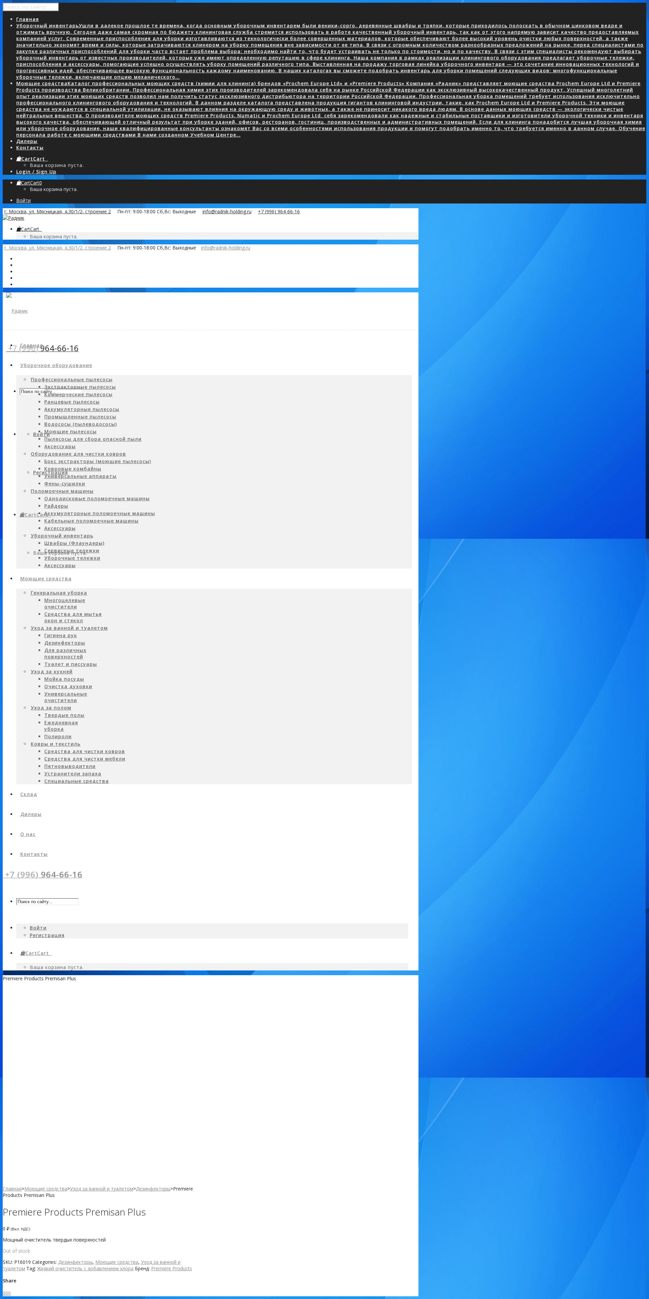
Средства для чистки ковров (84, 751)
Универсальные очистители (65, 697)
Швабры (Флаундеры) (74, 543)
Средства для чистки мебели (84, 758)
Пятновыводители (70, 766)
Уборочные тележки (72, 558)
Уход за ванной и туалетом (69, 628)
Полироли (58, 736)
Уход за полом (51, 707)
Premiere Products (171, 1268)
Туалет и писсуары (70, 664)
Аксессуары (60, 446)
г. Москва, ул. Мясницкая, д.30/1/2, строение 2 (57, 211)
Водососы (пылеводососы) (80, 424)
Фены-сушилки (64, 483)
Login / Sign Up (36, 171)
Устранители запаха (72, 773)
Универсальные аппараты (80, 476)
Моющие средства (45, 1188)
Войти (23, 200)
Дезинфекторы (64, 643)
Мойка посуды (64, 679)
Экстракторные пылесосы (80, 387)
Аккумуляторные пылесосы (81, 409)
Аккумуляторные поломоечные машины (99, 513)
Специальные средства (76, 781)
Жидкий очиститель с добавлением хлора (85, 1268)
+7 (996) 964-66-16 (279, 211)
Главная (12, 1188)
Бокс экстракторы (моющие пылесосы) (97, 461)
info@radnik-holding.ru (226, 211)
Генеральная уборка (59, 593)
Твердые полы (64, 715)
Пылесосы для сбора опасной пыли (93, 439)
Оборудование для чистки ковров (78, 454)
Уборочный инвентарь (62, 535)
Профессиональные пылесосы (72, 379)
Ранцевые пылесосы (72, 402)
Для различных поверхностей (65, 653)
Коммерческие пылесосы (78, 394)
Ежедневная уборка (61, 725)
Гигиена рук (60, 635)
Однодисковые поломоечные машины (97, 498)
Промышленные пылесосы (80, 416)
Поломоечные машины (62, 491)
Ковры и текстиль (55, 744)
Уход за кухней (52, 671)
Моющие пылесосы (70, 431)
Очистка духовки (68, 686)
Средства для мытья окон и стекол (73, 617)
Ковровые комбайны (72, 468)
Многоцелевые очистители (64, 603)
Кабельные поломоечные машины (91, 521)
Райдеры (56, 506)
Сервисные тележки (71, 550)
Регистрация (50, 472)
